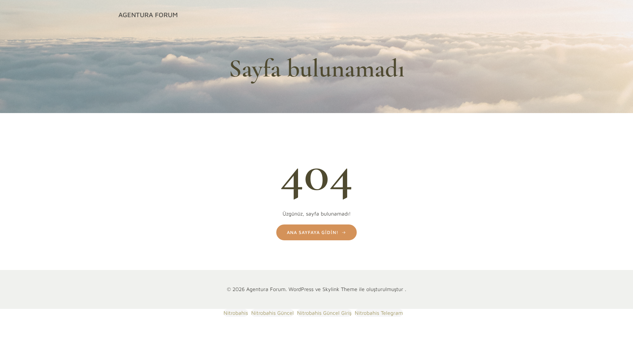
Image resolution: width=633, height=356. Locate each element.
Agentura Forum (148, 14)
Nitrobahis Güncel (272, 313)
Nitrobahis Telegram (379, 313)
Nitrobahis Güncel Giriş (324, 313)
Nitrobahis (236, 313)
